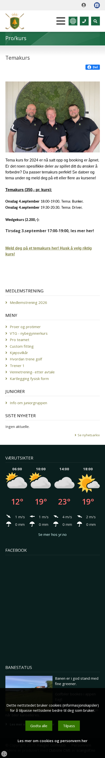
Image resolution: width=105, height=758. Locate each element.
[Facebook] (97, 5)
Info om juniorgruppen (28, 402)
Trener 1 (17, 365)
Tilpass (69, 725)
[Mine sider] (85, 5)
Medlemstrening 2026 (28, 302)
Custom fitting (22, 346)
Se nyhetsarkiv (89, 435)
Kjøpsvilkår (19, 352)
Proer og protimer (25, 326)
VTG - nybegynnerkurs (29, 333)
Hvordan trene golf (26, 358)
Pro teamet (19, 339)
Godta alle (38, 725)
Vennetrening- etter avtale (32, 371)
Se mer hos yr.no (52, 534)
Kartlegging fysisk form (29, 378)
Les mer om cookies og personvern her (52, 740)
